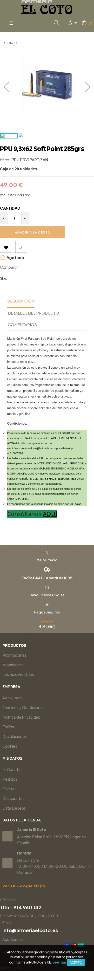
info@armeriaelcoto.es (30, 930)
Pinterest (38, 267)
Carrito (8, 788)
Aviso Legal (12, 697)
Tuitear (30, 267)
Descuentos (13, 798)
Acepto (76, 962)
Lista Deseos (14, 808)
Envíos (8, 726)
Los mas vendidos (18, 674)
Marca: (5, 160)
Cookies (9, 746)
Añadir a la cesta (32, 232)
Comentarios (22, 324)
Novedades (12, 664)
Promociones (14, 655)
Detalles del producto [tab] (33, 313)
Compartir (23, 267)
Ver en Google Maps (23, 886)
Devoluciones (14, 736)
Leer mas (60, 962)
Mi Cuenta (11, 769)
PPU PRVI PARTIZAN (29, 159)
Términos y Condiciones (23, 707)
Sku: (3, 278)
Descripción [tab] (20, 300)
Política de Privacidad (21, 717)
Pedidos (9, 779)
